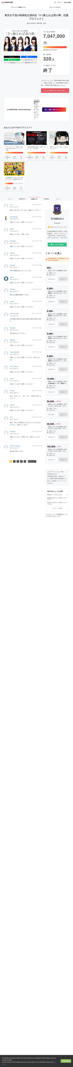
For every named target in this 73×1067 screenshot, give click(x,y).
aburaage (13, 241)
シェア (30, 57)
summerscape (14, 313)
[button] (54, 109)
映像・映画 (42, 23)
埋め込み (13, 62)
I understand (66, 1061)
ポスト (13, 57)
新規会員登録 (67, 2)
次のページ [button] (32, 461)
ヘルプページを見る (57, 508)
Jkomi (11, 277)
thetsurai (12, 340)
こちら (66, 514)
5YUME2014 (33, 23)
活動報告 (22, 199)
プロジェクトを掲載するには (18, 7)
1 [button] (10, 461)
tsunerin (12, 391)
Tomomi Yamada (15, 446)
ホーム (10, 199)
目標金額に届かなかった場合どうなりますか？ (56, 498)
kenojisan (13, 431)
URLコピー (30, 59)
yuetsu (12, 229)
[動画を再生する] (20, 40)
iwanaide (12, 265)
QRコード (30, 62)
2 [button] (14, 461)
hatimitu (12, 253)
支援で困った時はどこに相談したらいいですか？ (56, 503)
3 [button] (17, 461)
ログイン (60, 2)
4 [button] (21, 461)
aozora (12, 301)
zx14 (11, 205)
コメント (58, 199)
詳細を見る (51, 279)
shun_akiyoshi (14, 366)
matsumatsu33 (14, 352)
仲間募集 (46, 199)
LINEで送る (13, 59)
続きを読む (64, 238)
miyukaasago (14, 217)
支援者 (34, 199)
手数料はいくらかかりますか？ (55, 494)
